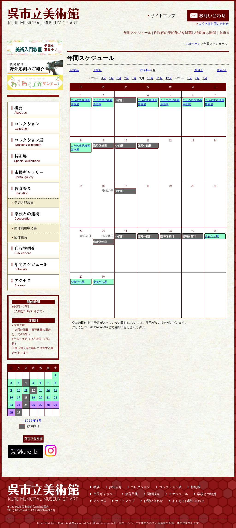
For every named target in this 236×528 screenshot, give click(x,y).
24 (18, 405)
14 (48, 390)
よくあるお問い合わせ (214, 23)
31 (18, 412)
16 (11, 397)
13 (40, 390)
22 (55, 397)
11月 (159, 78)
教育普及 (131, 494)
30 (11, 412)
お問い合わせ (153, 501)
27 (40, 405)
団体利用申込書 (25, 228)
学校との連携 (206, 494)
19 (33, 397)
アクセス (99, 501)
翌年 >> (222, 70)
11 (25, 390)
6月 (119, 78)
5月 (111, 78)
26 (33, 405)
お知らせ (115, 487)
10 (18, 390)
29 (55, 405)
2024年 (145, 70)
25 (26, 405)
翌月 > (198, 70)
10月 (150, 78)
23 (11, 405)
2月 (197, 78)
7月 (126, 78)
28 (48, 405)
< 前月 (97, 70)
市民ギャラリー (104, 494)
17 (18, 397)
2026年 (30, 420)
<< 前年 (74, 70)
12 (33, 390)
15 (55, 390)
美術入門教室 (24, 203)
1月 (189, 78)
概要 (96, 487)
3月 (205, 78)
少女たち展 (212, 236)
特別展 (195, 487)
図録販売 (153, 494)
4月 (103, 78)
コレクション (140, 487)
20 (40, 397)
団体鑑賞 (20, 237)
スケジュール (178, 494)
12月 (169, 78)
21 (48, 397)
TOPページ (193, 43)
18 (26, 397)
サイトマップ (162, 15)
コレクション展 (170, 487)
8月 (39, 420)
